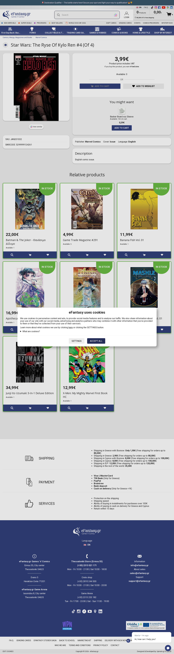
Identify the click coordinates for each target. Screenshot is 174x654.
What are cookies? (31, 331)
